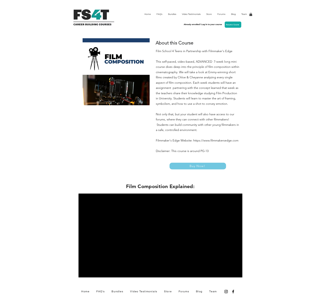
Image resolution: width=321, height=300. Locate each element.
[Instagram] (226, 291)
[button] (250, 14)
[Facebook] (233, 291)
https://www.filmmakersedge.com (215, 140)
